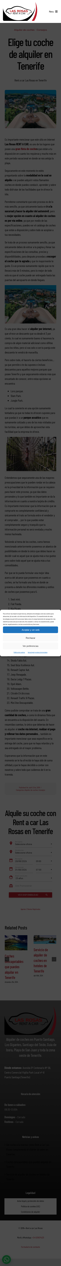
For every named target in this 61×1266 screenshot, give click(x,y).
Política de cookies (19, 652)
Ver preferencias (30, 646)
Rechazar (30, 638)
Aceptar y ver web (30, 629)
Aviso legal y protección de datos (37, 652)
